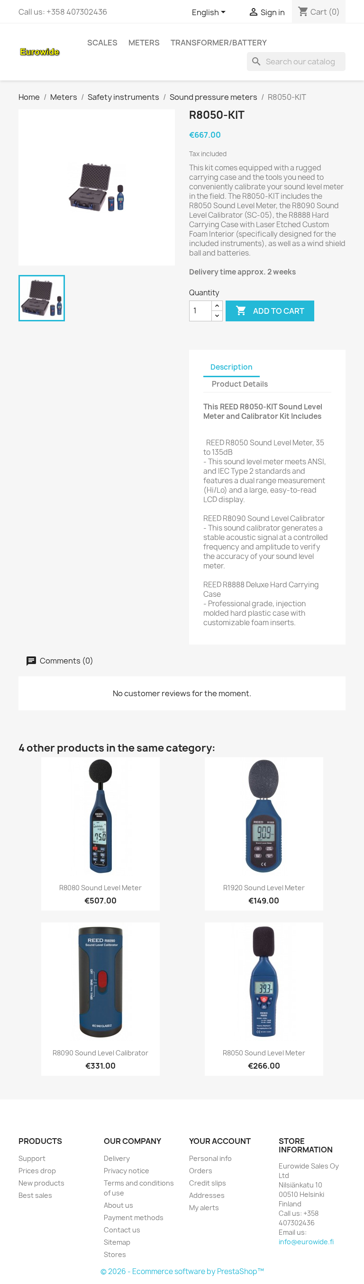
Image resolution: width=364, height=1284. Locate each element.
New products (41, 1182)
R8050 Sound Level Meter (264, 1052)
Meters (144, 42)
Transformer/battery (219, 42)
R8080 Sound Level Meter (100, 887)
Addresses (207, 1195)
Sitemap (117, 1242)
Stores (115, 1254)
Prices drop (37, 1170)
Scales (102, 42)
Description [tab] (231, 367)
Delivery (117, 1158)
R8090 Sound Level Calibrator (100, 1052)
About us (118, 1205)
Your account (220, 1141)
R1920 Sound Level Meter (264, 887)
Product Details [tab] (240, 384)
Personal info (210, 1158)
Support (32, 1158)
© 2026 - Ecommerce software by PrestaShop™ (182, 1271)
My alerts (204, 1207)
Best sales (35, 1195)
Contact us (122, 1229)
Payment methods (134, 1217)
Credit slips (207, 1182)
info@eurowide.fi (306, 1241)
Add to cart (270, 310)
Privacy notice (126, 1170)
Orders (200, 1170)
